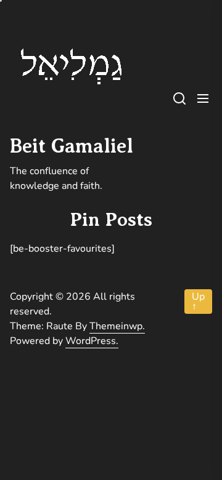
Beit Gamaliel (71, 146)
